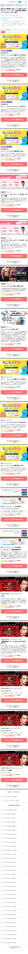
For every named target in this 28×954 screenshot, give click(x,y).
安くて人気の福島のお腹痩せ (8, 826)
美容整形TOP (3, 4)
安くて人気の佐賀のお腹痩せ (8, 922)
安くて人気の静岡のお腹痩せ (8, 862)
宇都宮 (8, 32)
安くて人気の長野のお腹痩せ (8, 854)
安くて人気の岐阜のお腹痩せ (8, 858)
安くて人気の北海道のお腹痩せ (9, 810)
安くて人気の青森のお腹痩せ (8, 814)
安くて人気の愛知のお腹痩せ (8, 866)
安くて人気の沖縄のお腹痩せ (8, 942)
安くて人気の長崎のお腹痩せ (8, 926)
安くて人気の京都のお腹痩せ (8, 886)
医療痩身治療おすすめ (11, 4)
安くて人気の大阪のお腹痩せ (8, 878)
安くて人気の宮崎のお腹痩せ (8, 934)
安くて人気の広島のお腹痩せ (8, 902)
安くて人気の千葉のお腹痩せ (8, 846)
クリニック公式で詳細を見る (14, 75)
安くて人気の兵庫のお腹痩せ (8, 890)
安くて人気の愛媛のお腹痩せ (8, 914)
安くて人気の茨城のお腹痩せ (8, 834)
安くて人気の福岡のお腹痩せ (8, 918)
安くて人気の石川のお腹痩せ (8, 874)
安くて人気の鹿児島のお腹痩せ (9, 938)
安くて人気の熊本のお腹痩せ (8, 930)
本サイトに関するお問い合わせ (14, 946)
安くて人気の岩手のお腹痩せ (8, 818)
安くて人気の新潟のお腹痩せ (8, 870)
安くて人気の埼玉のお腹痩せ (8, 842)
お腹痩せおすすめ (19, 4)
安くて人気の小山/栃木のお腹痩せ (10, 800)
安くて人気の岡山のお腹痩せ (8, 898)
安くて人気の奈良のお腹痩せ (8, 894)
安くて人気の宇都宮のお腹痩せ (9, 796)
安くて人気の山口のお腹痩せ (8, 906)
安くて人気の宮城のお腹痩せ (8, 822)
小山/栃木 (13, 32)
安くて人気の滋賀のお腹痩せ (8, 882)
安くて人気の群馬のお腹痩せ (8, 838)
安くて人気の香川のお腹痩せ (8, 910)
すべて (3, 32)
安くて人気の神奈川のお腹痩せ (9, 850)
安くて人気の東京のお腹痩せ (8, 830)
